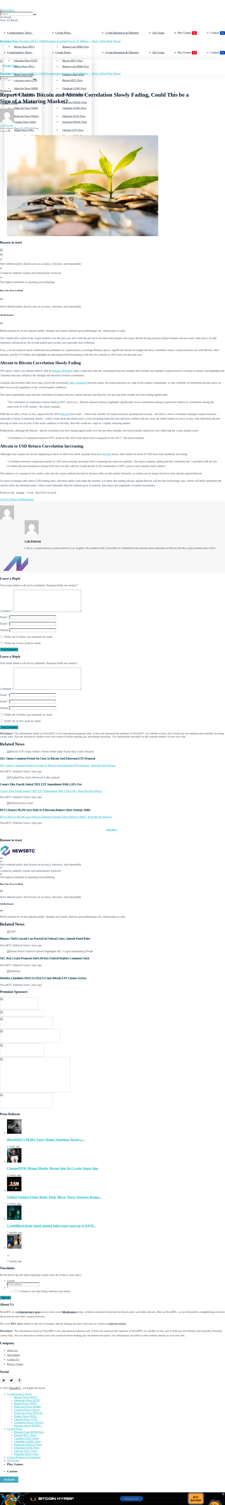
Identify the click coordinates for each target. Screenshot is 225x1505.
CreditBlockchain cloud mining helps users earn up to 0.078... (51, 1226)
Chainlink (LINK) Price (74, 108)
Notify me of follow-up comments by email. (28, 636)
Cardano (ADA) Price (26, 1438)
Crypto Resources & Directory (122, 32)
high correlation (78, 382)
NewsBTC (15, 1388)
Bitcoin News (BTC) (24, 47)
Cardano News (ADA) (25, 122)
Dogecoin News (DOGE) (26, 136)
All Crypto (158, 32)
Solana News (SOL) (25, 1416)
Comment (6, 610)
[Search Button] (34, 14)
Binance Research (62, 370)
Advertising (13, 1355)
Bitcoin (64, 414)
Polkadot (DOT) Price (26, 1454)
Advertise (9, 1479)
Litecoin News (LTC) (26, 1419)
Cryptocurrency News (19, 32)
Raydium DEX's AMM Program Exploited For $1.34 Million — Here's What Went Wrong (60, 41)
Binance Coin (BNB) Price (75, 47)
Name (4, 617)
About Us (12, 1350)
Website (4, 630)
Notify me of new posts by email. (22, 643)
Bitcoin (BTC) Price (72, 80)
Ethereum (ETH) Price (73, 136)
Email (4, 623)
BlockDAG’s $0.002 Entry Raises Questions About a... (46, 1139)
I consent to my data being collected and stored (44, 1291)
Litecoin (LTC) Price (25, 1450)
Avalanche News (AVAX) (28, 1422)
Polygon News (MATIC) (28, 1425)
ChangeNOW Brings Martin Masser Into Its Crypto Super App (52, 1168)
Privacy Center (15, 1364)
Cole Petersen (6, 125)
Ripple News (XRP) (25, 1403)
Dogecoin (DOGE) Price (74, 122)
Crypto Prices (62, 32)
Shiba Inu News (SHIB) (26, 108)
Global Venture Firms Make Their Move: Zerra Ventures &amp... (54, 1197)
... (8, 1254)
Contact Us (13, 1359)
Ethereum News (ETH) (27, 1400)
